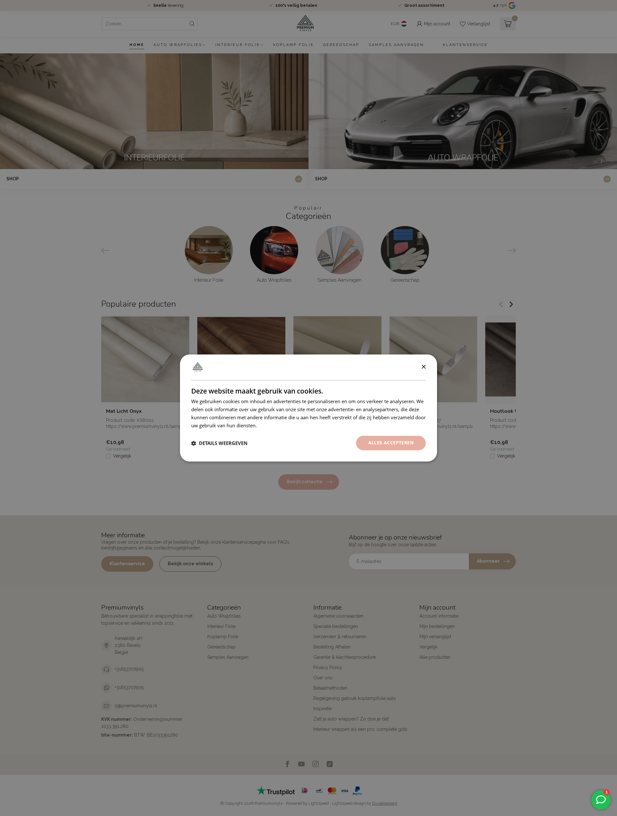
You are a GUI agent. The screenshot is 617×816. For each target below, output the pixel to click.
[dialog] (308, 407)
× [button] (423, 367)
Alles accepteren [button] (391, 443)
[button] (219, 443)
